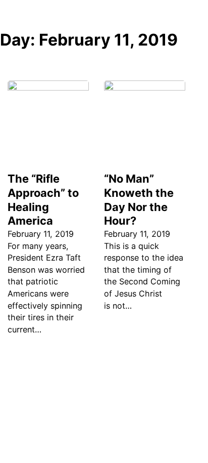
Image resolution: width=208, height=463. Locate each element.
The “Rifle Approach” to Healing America (43, 200)
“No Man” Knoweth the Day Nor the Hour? (139, 200)
